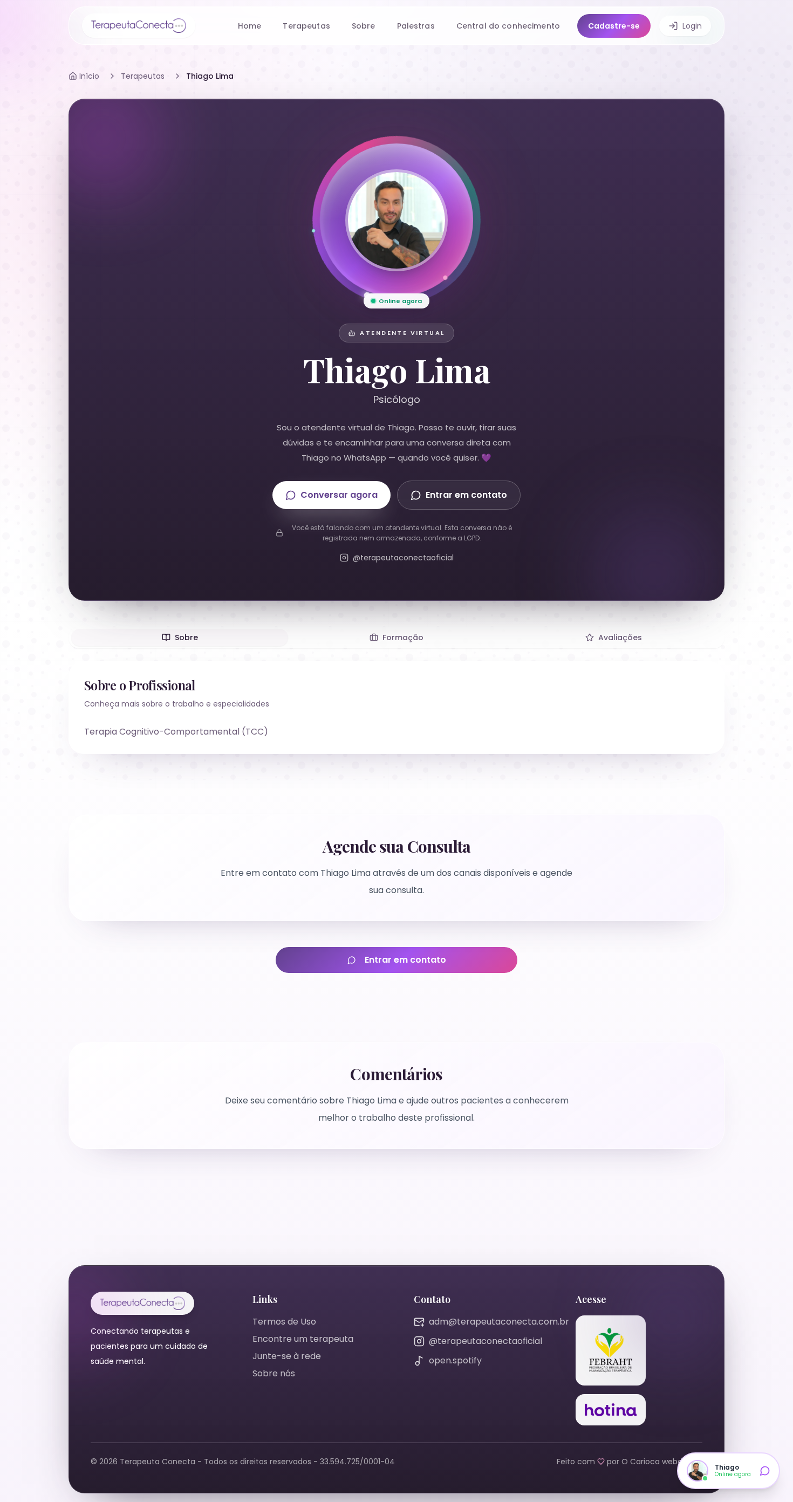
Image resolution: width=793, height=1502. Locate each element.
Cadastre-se (614, 25)
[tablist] (396, 637)
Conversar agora (339, 495)
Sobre (363, 25)
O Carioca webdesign (661, 1461)
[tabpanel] (396, 707)
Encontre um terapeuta (302, 1339)
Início (89, 76)
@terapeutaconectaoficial (485, 1341)
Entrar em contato (466, 495)
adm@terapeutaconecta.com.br (499, 1321)
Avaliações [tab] (620, 637)
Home (250, 25)
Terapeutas (306, 25)
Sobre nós (273, 1373)
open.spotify (455, 1360)
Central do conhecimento (508, 25)
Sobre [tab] (186, 637)
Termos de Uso (284, 1321)
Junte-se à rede (286, 1356)
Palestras (416, 25)
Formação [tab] (402, 637)
